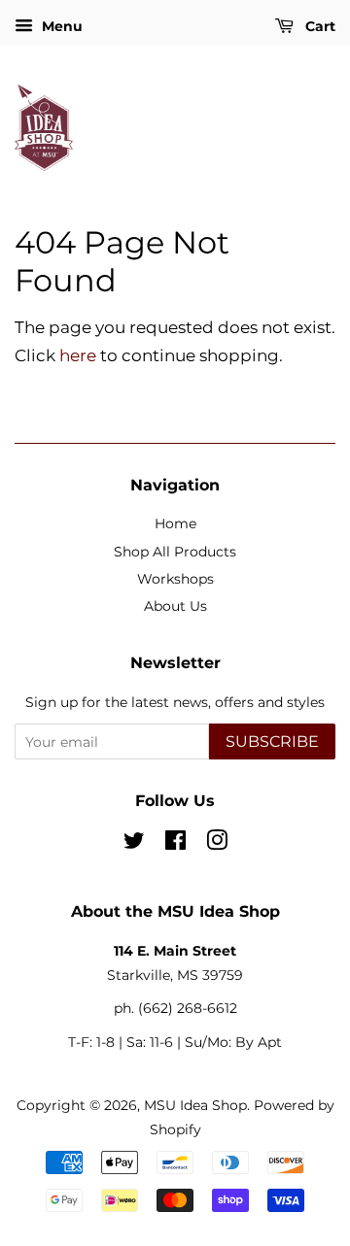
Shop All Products (175, 551)
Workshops (175, 579)
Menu (60, 26)
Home (175, 523)
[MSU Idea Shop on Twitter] (134, 844)
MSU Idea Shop (195, 1105)
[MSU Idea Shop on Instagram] (217, 844)
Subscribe (272, 741)
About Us (175, 606)
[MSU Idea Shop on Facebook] (175, 844)
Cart (318, 26)
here (77, 355)
